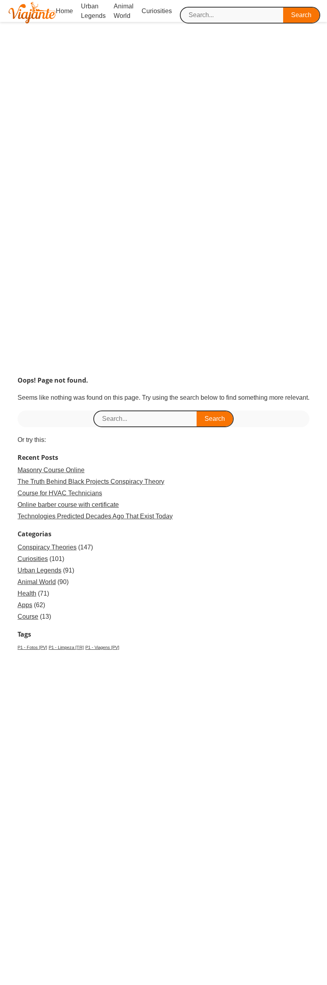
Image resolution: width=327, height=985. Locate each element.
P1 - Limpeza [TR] (66, 647)
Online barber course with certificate (68, 504)
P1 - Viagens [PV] (102, 647)
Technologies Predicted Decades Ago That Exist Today (95, 516)
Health (27, 593)
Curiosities (157, 11)
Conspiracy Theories (47, 547)
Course (28, 616)
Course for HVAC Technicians (60, 493)
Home (64, 11)
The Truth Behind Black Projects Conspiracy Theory (91, 481)
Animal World (37, 581)
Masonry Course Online (51, 470)
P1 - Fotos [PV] (32, 647)
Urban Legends (39, 570)
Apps (25, 605)
